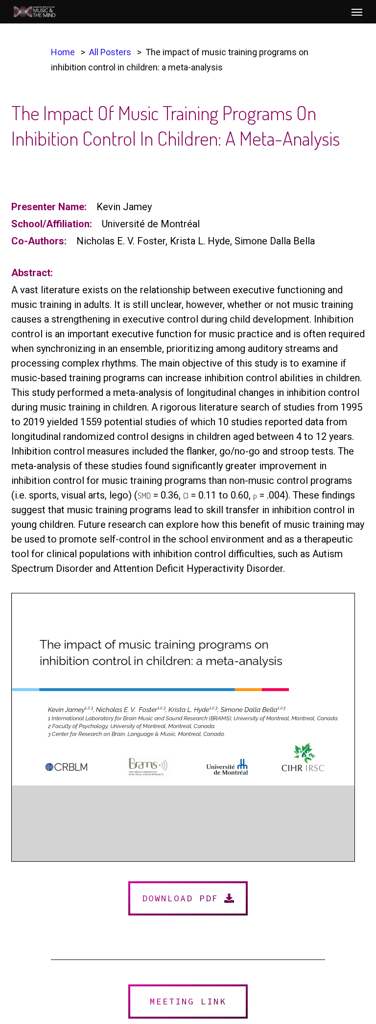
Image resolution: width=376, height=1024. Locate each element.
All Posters (110, 52)
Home (63, 52)
